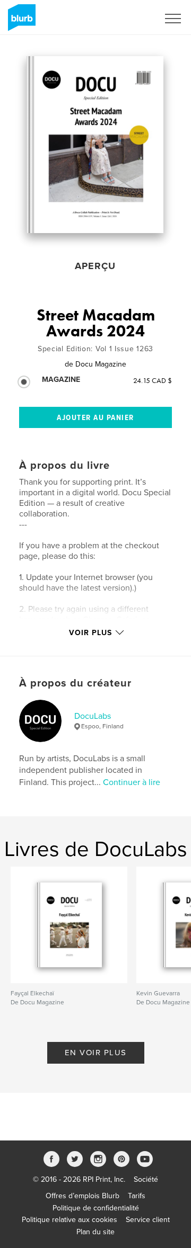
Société (146, 1179)
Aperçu (95, 266)
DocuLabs (92, 716)
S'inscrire (129, 18)
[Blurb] (20, 21)
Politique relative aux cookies (69, 1219)
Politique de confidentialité (96, 1208)
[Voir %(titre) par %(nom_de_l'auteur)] (95, 144)
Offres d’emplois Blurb (82, 1195)
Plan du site (95, 1231)
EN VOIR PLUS (96, 1052)
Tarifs (136, 1195)
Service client (148, 1219)
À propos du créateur (75, 683)
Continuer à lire (131, 782)
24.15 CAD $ (152, 380)
